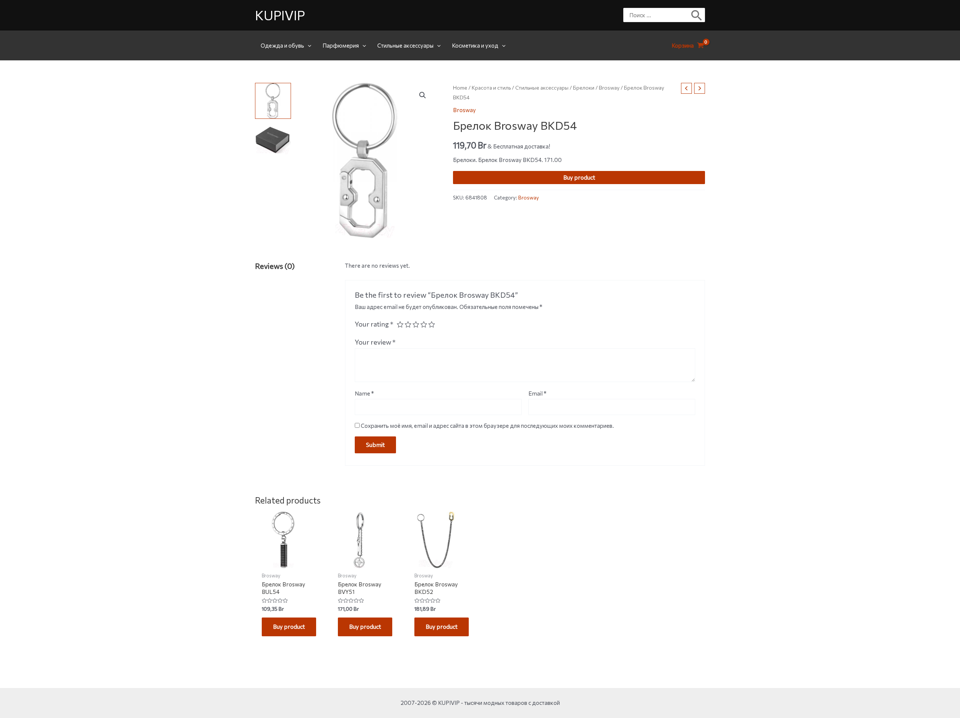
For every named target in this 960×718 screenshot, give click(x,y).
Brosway (609, 87)
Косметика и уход (475, 45)
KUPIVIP (280, 15)
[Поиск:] (658, 15)
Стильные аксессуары (405, 45)
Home (460, 87)
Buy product (579, 177)
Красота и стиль (491, 87)
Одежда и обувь (282, 45)
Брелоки (583, 87)
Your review (375, 342)
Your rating (374, 324)
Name (364, 393)
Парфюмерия (340, 45)
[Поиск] (697, 15)
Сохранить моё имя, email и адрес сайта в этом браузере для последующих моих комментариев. (487, 425)
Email (537, 393)
